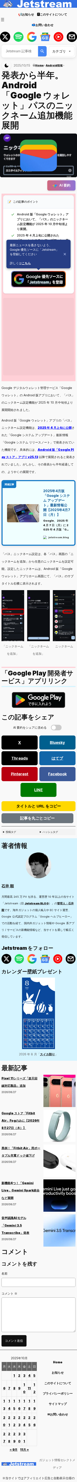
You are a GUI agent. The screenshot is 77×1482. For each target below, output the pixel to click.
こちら (26, 263)
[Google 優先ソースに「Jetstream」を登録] (38, 286)
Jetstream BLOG (37, 903)
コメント (9, 1293)
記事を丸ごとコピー (37, 818)
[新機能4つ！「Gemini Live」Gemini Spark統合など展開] (59, 1196)
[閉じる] (65, 254)
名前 (4, 1273)
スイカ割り (47, 1054)
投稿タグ (11, 832)
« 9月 (14, 1449)
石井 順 (7, 885)
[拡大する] (18, 596)
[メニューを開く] (2, 19)
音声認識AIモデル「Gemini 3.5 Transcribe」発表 (15, 1225)
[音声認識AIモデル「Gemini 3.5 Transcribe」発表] (59, 1231)
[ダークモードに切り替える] (6, 65)
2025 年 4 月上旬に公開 (55, 427)
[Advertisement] (38, 336)
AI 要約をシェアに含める (30, 727)
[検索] (42, 51)
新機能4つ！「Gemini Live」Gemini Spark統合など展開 (20, 1190)
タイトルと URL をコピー (38, 806)
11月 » (24, 1449)
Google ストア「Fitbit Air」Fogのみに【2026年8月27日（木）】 (20, 1120)
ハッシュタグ (50, 832)
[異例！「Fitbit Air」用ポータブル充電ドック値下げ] (59, 1162)
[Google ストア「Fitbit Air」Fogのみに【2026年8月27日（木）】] (59, 1127)
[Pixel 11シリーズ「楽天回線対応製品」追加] (59, 1092)
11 (29, 1388)
